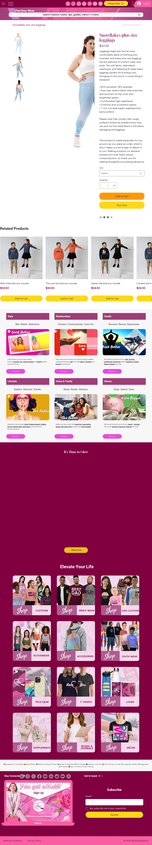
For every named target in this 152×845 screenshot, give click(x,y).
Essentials (70, 764)
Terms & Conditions (12, 840)
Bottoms (40, 764)
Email (89, 796)
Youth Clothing (88, 767)
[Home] (9, 24)
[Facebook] (104, 217)
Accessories (9, 764)
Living (118, 764)
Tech (71, 767)
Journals (98, 764)
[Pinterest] (107, 217)
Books (33, 764)
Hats (77, 764)
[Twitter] (111, 217)
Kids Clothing (108, 764)
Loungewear (127, 764)
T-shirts (78, 767)
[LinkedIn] (51, 776)
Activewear (19, 764)
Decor (55, 764)
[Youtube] (45, 776)
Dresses (61, 764)
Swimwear (64, 767)
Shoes (146, 764)
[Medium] (62, 776)
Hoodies (82, 764)
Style (10, 316)
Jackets (90, 764)
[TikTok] (22, 776)
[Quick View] (21, 258)
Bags (27, 764)
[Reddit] (57, 776)
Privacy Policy (34, 840)
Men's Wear (137, 764)
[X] (33, 776)
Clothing (47, 764)
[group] (76, 269)
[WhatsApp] (100, 217)
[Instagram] (27, 776)
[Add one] (114, 185)
